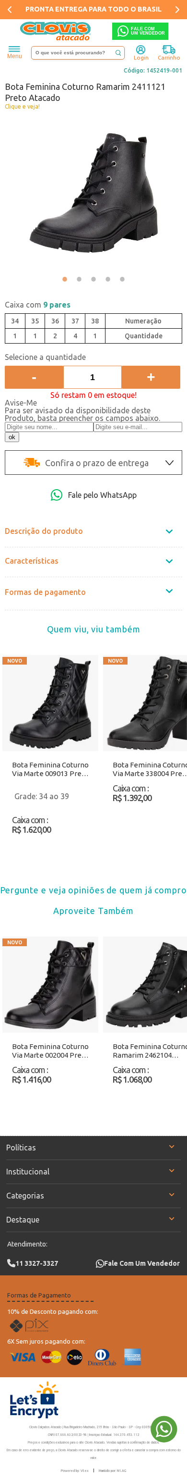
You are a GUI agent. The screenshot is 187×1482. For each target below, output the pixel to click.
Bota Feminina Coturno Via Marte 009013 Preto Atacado (50, 769)
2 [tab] (79, 279)
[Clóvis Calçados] (56, 31)
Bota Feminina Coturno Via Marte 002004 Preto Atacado (50, 1051)
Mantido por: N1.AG (112, 1470)
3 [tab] (93, 279)
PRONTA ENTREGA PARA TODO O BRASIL (93, 9)
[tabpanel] (93, 192)
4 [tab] (108, 279)
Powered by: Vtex (75, 1470)
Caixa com (37, 305)
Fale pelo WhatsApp (102, 495)
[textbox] (78, 53)
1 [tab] (65, 279)
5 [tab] (122, 279)
